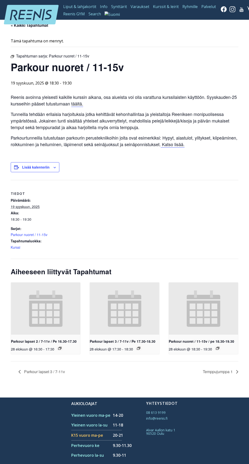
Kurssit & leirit (166, 6)
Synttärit (119, 6)
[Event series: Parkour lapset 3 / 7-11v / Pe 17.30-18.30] (138, 348)
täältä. (77, 103)
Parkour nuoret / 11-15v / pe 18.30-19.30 (201, 341)
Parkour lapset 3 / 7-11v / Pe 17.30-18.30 (122, 341)
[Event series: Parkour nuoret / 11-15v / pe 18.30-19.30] (217, 348)
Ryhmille (190, 6)
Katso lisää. (173, 144)
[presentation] (45, 309)
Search (95, 14)
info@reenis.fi (157, 418)
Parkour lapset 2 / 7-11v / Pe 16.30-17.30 (44, 341)
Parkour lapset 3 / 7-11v (44, 371)
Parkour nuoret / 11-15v (29, 234)
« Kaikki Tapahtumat (29, 25)
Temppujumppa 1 (218, 371)
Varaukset (140, 6)
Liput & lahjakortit (79, 6)
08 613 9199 (156, 412)
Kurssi (15, 247)
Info (103, 6)
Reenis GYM (74, 14)
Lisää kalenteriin (36, 167)
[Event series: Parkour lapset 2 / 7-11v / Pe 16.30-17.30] (60, 348)
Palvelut (208, 6)
